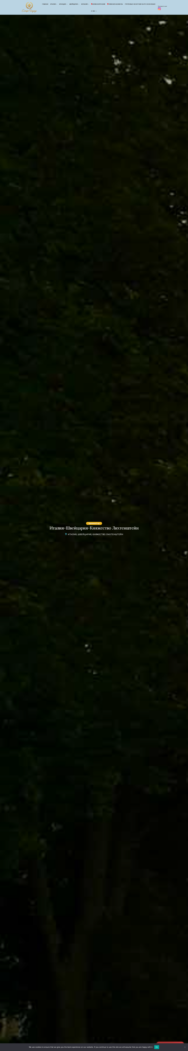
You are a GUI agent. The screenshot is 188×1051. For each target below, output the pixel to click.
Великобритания (98, 4)
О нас (93, 11)
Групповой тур (94, 523)
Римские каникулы (115, 4)
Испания (84, 4)
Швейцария (73, 4)
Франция (62, 4)
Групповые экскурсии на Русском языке (140, 4)
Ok (157, 1047)
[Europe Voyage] (29, 8)
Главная (45, 4)
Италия (53, 4)
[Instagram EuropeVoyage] (159, 9)
